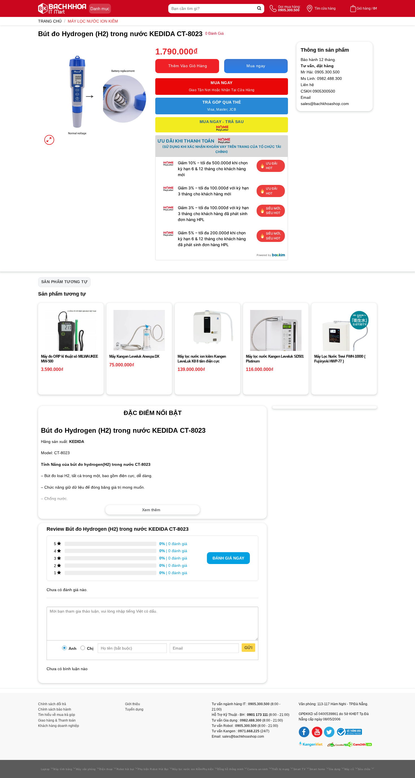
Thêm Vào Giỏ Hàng (187, 66)
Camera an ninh (257, 769)
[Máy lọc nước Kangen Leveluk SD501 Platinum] (276, 335)
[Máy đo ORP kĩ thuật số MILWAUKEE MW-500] (71, 335)
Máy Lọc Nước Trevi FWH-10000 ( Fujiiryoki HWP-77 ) (339, 358)
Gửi (248, 647)
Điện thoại (106, 769)
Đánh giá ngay (228, 558)
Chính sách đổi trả (52, 704)
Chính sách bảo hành (54, 709)
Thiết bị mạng (280, 769)
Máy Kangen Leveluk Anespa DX (134, 356)
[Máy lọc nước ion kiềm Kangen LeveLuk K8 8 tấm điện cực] (207, 327)
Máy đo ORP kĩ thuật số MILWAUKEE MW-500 (69, 358)
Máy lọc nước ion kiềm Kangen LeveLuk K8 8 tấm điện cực (202, 358)
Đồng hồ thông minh (230, 769)
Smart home (317, 769)
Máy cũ (349, 769)
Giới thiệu (132, 704)
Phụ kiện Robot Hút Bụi (153, 769)
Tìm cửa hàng (325, 8)
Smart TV (299, 769)
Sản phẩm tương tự (64, 281)
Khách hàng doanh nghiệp (58, 726)
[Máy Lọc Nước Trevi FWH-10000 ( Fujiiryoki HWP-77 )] (344, 335)
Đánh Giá (214, 34)
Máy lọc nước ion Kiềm (93, 21)
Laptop (45, 769)
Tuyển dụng (134, 709)
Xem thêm (151, 510)
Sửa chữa (364, 769)
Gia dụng (334, 769)
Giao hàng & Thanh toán (57, 720)
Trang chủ (50, 21)
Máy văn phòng (86, 769)
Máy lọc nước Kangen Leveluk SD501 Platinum (275, 358)
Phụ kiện (208, 769)
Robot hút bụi (125, 769)
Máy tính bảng (62, 769)
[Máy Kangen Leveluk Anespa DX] (139, 335)
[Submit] (259, 8)
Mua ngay (255, 66)
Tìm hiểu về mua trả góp (56, 715)
